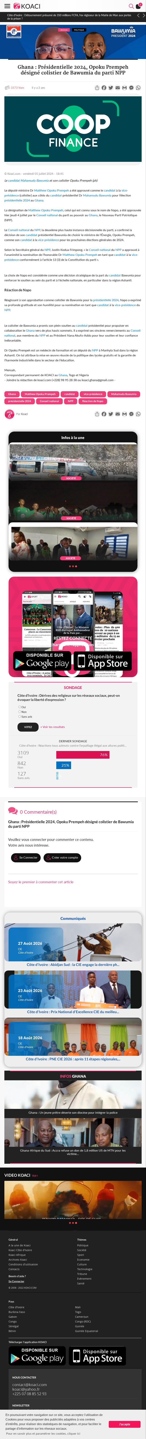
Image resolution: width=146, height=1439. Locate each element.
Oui (23, 707)
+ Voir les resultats (52, 727)
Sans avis (26, 716)
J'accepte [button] (124, 1424)
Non (24, 712)
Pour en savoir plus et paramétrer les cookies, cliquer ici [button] (43, 1433)
